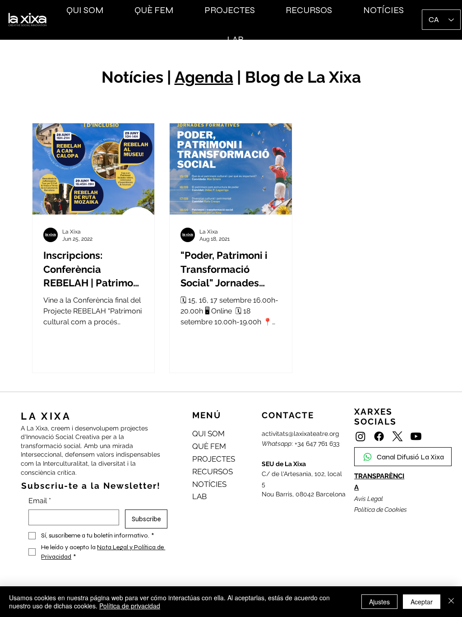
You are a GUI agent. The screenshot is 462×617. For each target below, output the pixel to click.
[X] (397, 436)
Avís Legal (368, 498)
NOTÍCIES (209, 484)
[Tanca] (451, 602)
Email (39, 500)
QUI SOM (208, 433)
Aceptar (422, 601)
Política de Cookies (380, 509)
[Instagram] (360, 436)
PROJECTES (213, 458)
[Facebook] (379, 436)
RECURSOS (212, 471)
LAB (199, 496)
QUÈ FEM (209, 446)
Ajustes (379, 601)
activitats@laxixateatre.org (300, 433)
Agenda (204, 77)
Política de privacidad (129, 605)
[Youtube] (416, 436)
